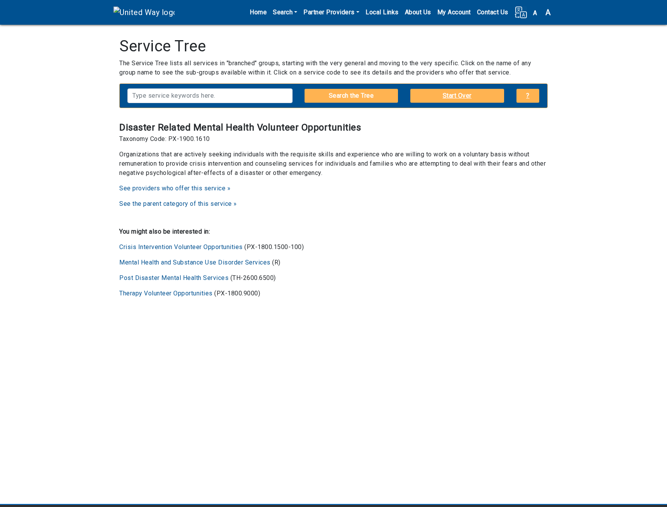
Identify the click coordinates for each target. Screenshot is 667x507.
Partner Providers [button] (329, 12)
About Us (418, 12)
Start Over (457, 95)
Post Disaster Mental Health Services (174, 277)
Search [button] (283, 12)
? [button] (528, 95)
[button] (520, 12)
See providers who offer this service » (174, 188)
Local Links (382, 12)
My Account (454, 12)
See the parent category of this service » (178, 203)
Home (258, 12)
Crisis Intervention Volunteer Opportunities (181, 247)
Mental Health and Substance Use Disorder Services (195, 262)
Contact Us (492, 12)
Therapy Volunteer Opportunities (166, 293)
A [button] (542, 12)
